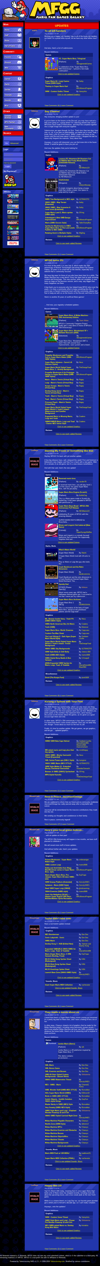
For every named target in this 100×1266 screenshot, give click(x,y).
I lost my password (10, 163)
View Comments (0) (52, 696)
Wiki (6, 68)
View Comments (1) (52, 254)
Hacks (7, 84)
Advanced (14, 143)
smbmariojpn (84, 860)
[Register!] (10, 186)
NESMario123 (84, 168)
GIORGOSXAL (84, 605)
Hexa (81, 362)
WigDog (82, 233)
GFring (81, 213)
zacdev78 (82, 482)
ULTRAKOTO (84, 199)
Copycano (85, 630)
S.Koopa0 (85, 658)
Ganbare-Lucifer (84, 637)
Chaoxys (85, 1121)
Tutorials (8, 95)
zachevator (86, 985)
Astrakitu (85, 1225)
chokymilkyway (85, 185)
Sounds (8, 100)
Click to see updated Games (69, 74)
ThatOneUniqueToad (84, 777)
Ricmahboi (86, 1090)
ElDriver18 (85, 1093)
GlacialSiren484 (85, 951)
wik (83, 1047)
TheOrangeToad (85, 367)
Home (7, 30)
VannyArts (83, 91)
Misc (6, 106)
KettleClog (83, 495)
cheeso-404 (86, 652)
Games (7, 79)
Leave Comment (67, 106)
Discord (8, 62)
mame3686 (86, 655)
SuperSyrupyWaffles (84, 532)
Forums (8, 57)
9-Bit (83, 959)
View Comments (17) (52, 824)
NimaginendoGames (84, 64)
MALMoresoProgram (84, 88)
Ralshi (84, 553)
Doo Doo (85, 934)
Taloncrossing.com (57, 1261)
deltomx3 (85, 1124)
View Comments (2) (52, 1249)
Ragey (81, 380)
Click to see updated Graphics (68, 95)
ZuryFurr (85, 1099)
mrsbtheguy (83, 750)
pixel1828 (85, 677)
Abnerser (85, 627)
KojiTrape (82, 875)
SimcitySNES (84, 882)
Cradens (82, 416)
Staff (6, 35)
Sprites (7, 90)
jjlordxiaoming (84, 888)
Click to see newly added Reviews (69, 243)
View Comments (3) (52, 445)
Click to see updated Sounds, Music (68, 988)
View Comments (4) (52, 106)
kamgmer (82, 760)
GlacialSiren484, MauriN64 (85, 666)
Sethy (81, 81)
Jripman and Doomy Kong (85, 945)
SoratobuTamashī (83, 768)
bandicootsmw (84, 574)
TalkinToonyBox (85, 223)
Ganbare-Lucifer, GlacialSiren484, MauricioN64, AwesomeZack (84, 744)
